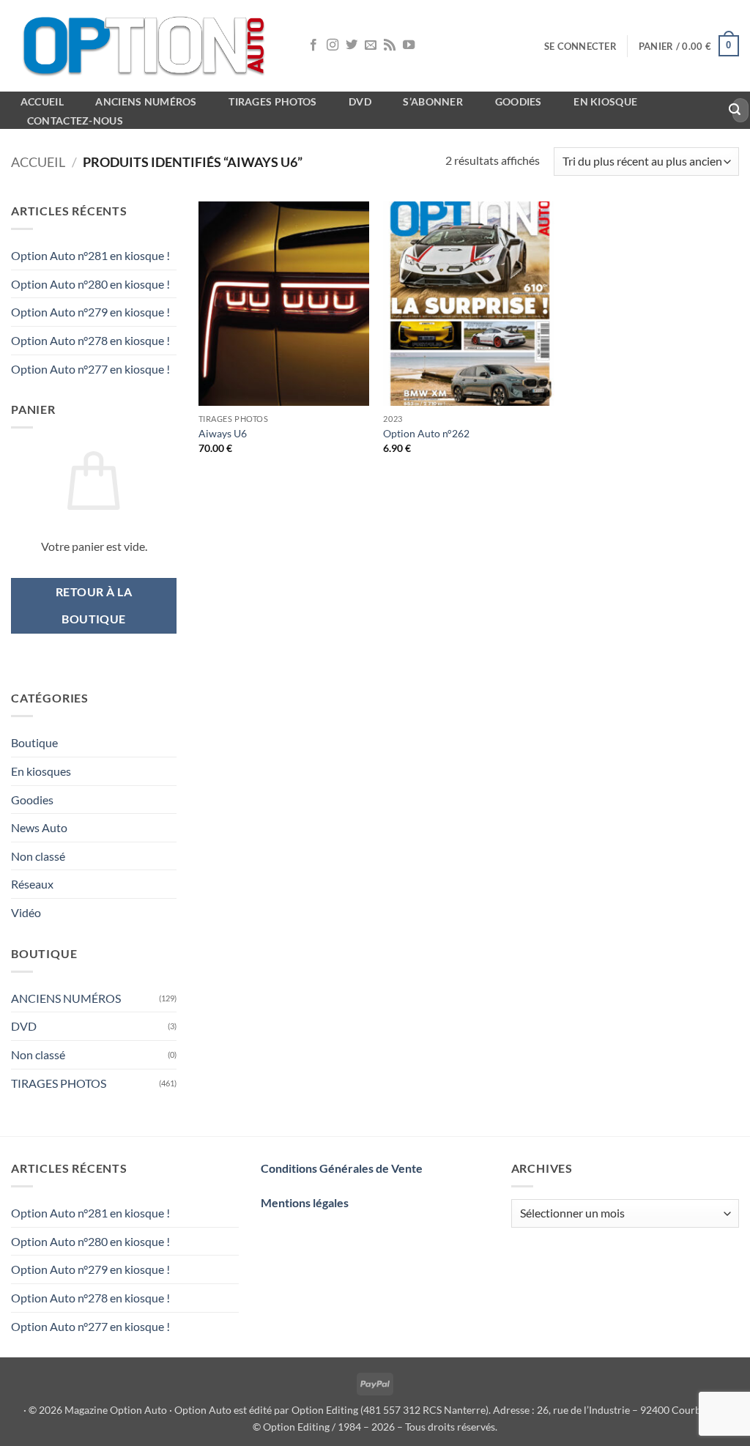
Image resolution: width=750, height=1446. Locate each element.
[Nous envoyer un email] (370, 45)
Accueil (38, 162)
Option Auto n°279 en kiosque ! (90, 312)
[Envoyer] (735, 110)
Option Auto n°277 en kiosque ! (90, 369)
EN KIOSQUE (605, 101)
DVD (24, 1026)
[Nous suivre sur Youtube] (409, 45)
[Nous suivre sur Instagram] (332, 45)
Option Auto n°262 (426, 433)
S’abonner (433, 101)
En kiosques (41, 771)
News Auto (39, 827)
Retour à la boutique (94, 605)
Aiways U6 (222, 433)
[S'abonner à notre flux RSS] (390, 45)
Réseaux (32, 884)
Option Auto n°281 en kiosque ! (90, 255)
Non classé (38, 856)
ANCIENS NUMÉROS (66, 998)
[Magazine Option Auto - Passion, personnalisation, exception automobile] (146, 45)
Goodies (518, 101)
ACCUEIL (42, 101)
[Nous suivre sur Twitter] (351, 45)
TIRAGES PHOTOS (58, 1083)
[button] (580, 46)
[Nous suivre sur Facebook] (313, 45)
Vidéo (26, 912)
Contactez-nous (75, 120)
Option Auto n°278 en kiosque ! (90, 340)
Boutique (34, 742)
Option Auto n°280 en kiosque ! (90, 284)
